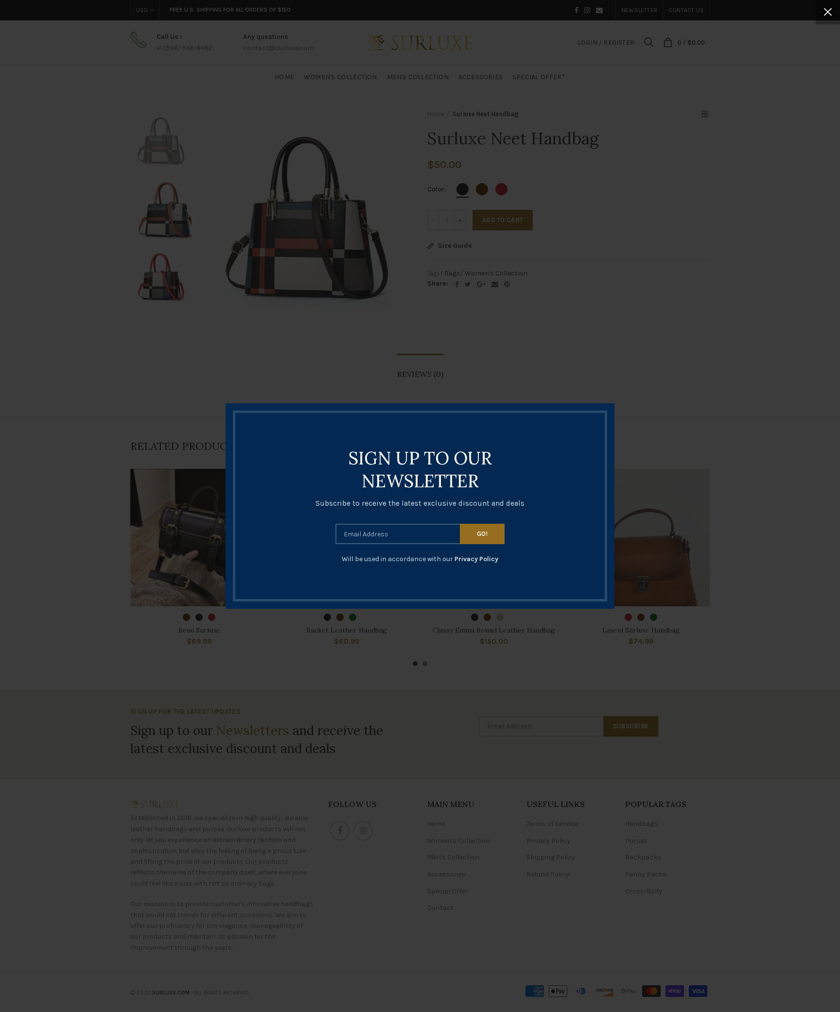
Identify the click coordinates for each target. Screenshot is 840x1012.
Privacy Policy (476, 559)
